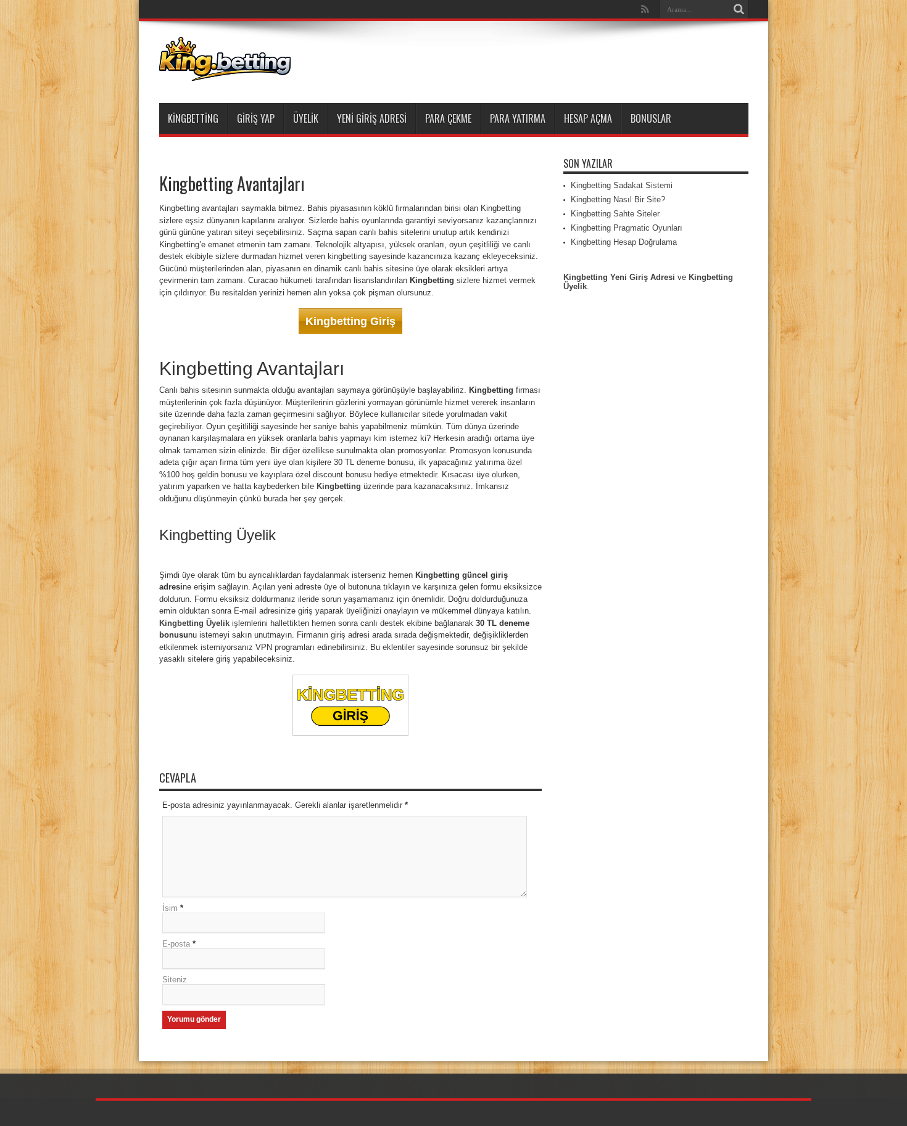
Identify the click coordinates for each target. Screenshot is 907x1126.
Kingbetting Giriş (350, 321)
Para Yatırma (517, 118)
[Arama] (739, 9)
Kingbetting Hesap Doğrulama (624, 242)
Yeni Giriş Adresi (372, 118)
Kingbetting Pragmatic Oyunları (626, 227)
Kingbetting (193, 118)
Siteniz (174, 979)
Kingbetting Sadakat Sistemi (622, 185)
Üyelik (305, 118)
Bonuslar (651, 118)
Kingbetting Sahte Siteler (615, 213)
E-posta (176, 943)
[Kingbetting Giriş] (225, 72)
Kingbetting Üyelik (194, 623)
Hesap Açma (588, 118)
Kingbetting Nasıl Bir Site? (618, 199)
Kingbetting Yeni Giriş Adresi (619, 277)
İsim (170, 908)
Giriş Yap (256, 118)
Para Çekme (448, 118)
